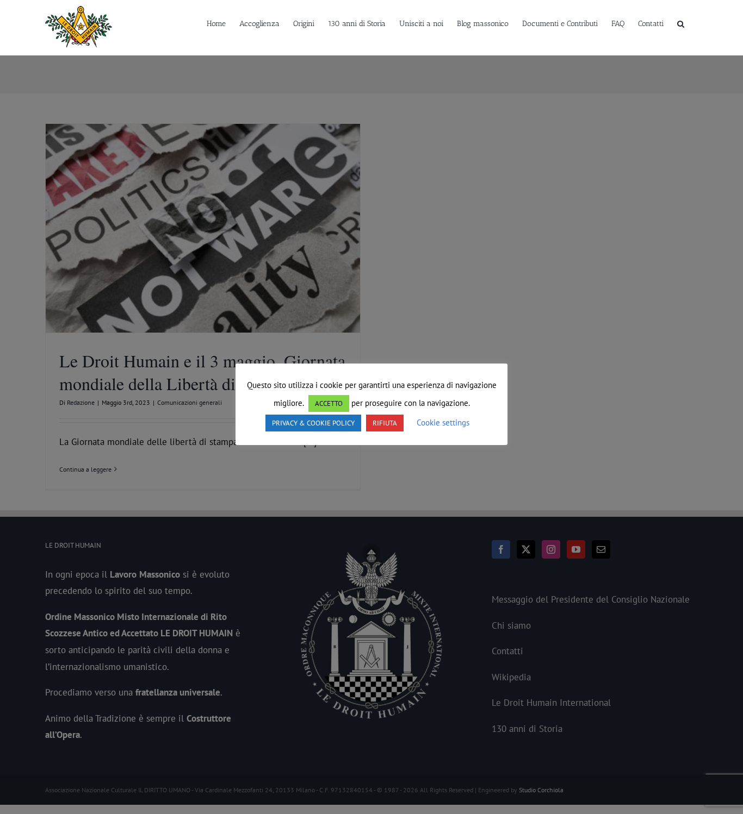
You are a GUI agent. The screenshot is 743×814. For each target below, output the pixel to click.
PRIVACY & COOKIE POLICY (313, 423)
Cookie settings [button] (443, 422)
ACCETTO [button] (329, 403)
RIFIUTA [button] (385, 423)
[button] (680, 23)
